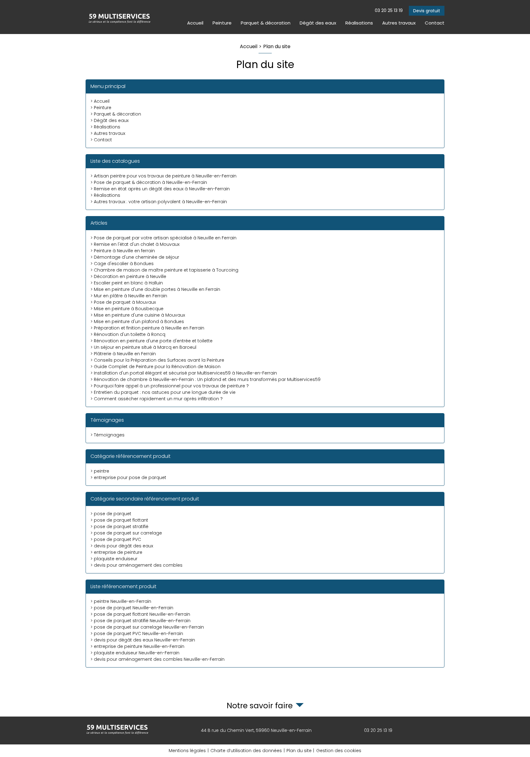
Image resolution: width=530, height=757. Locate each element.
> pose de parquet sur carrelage (126, 533)
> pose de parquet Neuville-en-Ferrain (131, 608)
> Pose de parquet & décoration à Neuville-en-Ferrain (148, 182)
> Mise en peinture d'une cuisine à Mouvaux (137, 315)
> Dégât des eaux (109, 120)
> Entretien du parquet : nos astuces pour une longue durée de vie (163, 392)
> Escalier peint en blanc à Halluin (126, 283)
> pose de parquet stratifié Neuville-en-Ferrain (140, 621)
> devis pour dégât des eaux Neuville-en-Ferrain (142, 640)
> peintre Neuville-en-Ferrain (120, 601)
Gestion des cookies (338, 750)
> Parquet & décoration (115, 114)
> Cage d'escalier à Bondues (122, 264)
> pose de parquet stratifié (119, 526)
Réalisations (359, 23)
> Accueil (99, 101)
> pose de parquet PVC (115, 539)
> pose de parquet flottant (119, 520)
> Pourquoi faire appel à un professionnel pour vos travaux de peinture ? (169, 386)
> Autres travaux (107, 133)
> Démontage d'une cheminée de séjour (134, 257)
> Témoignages (107, 435)
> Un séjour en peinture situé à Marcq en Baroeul (143, 347)
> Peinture (100, 108)
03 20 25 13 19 (389, 10)
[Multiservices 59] (119, 17)
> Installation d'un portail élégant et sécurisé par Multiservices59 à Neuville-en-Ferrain (183, 373)
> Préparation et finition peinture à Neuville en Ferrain (147, 328)
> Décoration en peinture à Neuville (128, 276)
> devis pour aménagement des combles (136, 565)
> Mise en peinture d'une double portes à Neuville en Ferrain (155, 289)
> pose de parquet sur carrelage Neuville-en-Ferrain (147, 627)
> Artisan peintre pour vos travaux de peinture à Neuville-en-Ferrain (163, 176)
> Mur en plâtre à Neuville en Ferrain (128, 296)
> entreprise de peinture (116, 552)
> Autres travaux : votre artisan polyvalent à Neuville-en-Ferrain (158, 202)
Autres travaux (399, 23)
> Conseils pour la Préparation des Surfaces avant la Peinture (157, 360)
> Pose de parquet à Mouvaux (123, 302)
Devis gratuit (426, 11)
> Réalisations (105, 127)
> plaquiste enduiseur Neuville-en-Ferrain (134, 653)
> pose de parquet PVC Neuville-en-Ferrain (136, 633)
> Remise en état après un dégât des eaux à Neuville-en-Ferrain (160, 189)
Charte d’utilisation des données (246, 750)
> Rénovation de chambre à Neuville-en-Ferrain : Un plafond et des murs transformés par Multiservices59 (205, 379)
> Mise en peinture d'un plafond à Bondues (137, 321)
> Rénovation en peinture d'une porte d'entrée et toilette (151, 341)
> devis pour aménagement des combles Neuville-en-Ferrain (157, 659)
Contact (434, 23)
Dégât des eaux (318, 23)
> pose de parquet (110, 514)
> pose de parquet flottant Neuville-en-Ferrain (140, 614)
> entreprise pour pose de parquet (128, 477)
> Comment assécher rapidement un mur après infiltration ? (156, 399)
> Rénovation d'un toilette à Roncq (127, 334)
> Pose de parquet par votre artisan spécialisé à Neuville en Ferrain (163, 238)
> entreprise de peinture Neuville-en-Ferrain (137, 646)
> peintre (99, 471)
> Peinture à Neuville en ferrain (122, 251)
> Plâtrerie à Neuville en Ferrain (123, 354)
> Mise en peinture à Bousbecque (126, 309)
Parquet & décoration (265, 23)
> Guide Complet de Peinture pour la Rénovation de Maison (155, 366)
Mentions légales (187, 750)
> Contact (101, 140)
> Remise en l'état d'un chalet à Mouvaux (134, 244)
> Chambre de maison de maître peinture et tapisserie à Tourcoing (164, 270)
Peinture (222, 23)
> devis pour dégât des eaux (121, 546)
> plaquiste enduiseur (113, 559)
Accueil (195, 23)
